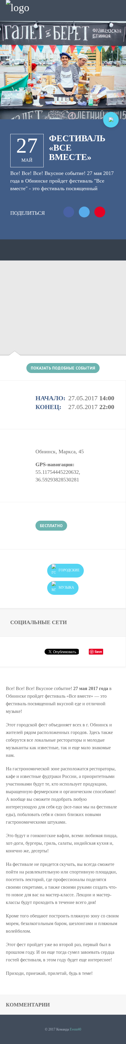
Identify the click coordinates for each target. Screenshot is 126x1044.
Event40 (75, 1029)
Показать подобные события (63, 368)
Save (98, 651)
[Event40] (17, 7)
